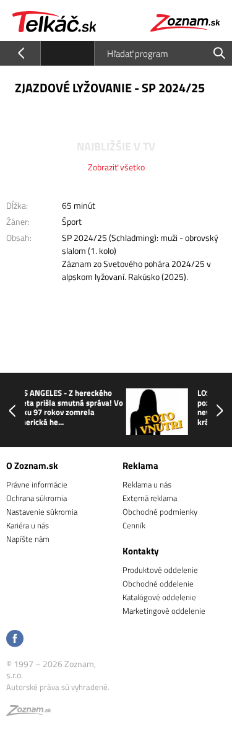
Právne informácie (36, 484)
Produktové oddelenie (160, 570)
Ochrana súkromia (36, 498)
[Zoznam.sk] (28, 712)
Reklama (140, 465)
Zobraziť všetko (116, 166)
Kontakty (140, 551)
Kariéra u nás (27, 525)
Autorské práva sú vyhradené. (58, 687)
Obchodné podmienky (159, 511)
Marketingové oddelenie (163, 611)
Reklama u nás (146, 484)
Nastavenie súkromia (41, 511)
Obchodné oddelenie (158, 583)
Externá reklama (149, 498)
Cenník (133, 525)
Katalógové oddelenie (159, 597)
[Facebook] (15, 639)
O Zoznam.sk (32, 465)
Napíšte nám (27, 539)
